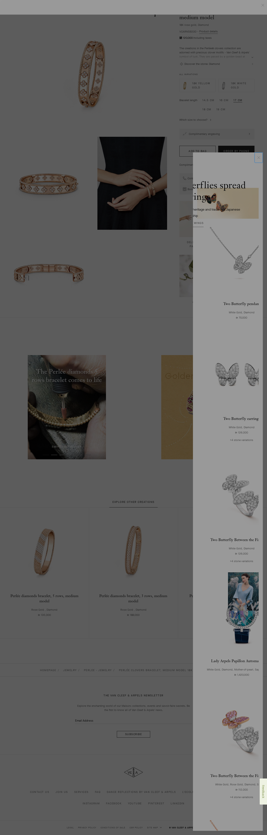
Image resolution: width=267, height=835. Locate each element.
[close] (258, 157)
